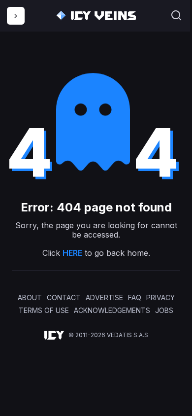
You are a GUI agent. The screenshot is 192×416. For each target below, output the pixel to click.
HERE (72, 253)
